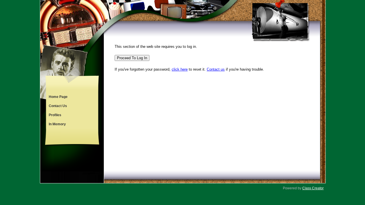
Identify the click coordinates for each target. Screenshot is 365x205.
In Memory (57, 124)
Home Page (58, 97)
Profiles (55, 115)
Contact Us (58, 106)
